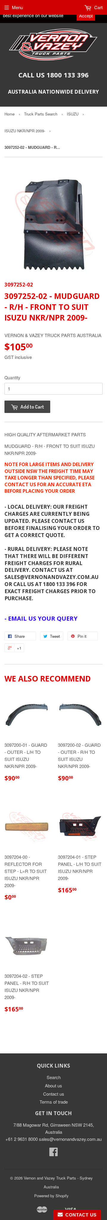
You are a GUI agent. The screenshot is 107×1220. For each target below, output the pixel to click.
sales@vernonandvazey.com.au (70, 1139)
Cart (98, 7)
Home (9, 114)
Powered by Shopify (51, 1195)
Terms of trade (54, 1102)
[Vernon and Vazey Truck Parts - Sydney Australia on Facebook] (53, 1153)
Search (54, 1077)
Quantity (12, 377)
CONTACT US (80, 1214)
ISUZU (72, 114)
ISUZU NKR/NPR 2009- (24, 131)
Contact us (53, 1094)
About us (53, 1085)
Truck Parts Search (40, 114)
